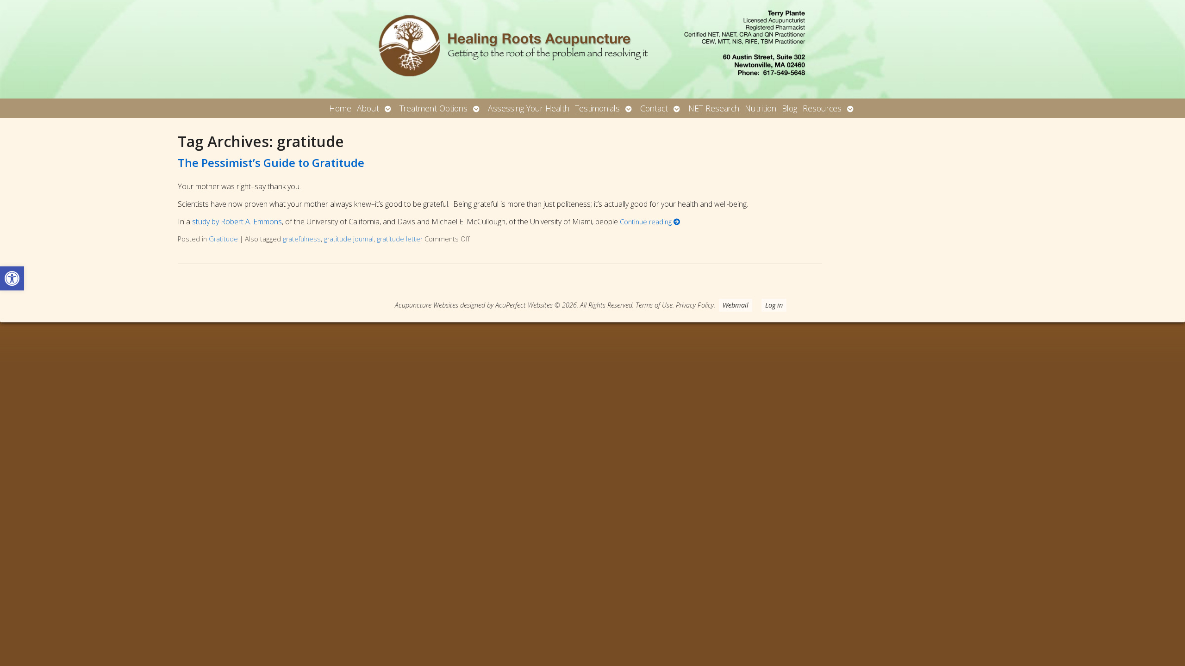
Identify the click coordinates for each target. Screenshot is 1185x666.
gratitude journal (349, 238)
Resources (822, 108)
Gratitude (223, 238)
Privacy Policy (695, 305)
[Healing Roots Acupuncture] (592, 49)
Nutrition (760, 108)
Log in (774, 305)
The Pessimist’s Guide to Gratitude (271, 162)
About (368, 108)
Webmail (735, 305)
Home (340, 108)
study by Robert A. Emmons (237, 221)
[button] (12, 278)
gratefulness (302, 238)
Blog (789, 108)
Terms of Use (654, 305)
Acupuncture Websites (426, 305)
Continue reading (647, 221)
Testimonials (597, 108)
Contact (654, 108)
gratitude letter (400, 238)
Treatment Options (433, 108)
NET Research (713, 108)
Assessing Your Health (528, 108)
